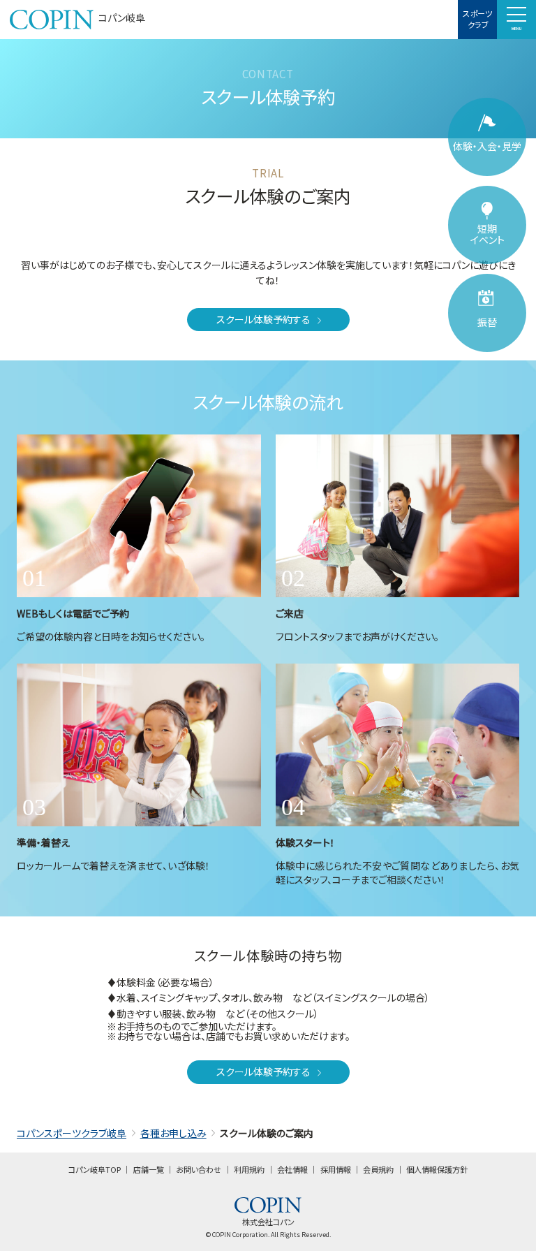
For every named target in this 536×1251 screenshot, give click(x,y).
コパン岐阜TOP (94, 1169)
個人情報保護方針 (437, 1169)
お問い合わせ (198, 1169)
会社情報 (292, 1169)
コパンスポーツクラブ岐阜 (71, 1133)
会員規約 (378, 1169)
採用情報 (335, 1169)
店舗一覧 (148, 1169)
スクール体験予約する (263, 319)
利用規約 (249, 1169)
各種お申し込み (173, 1133)
